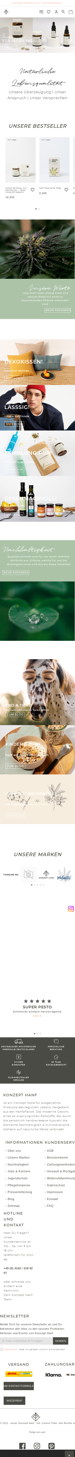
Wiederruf (14, 1400)
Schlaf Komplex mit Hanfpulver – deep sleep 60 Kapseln (16, 190)
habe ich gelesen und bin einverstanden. (35, 1349)
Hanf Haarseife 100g (50, 188)
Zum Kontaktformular (19, 1386)
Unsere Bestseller (38, 126)
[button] (36, 209)
